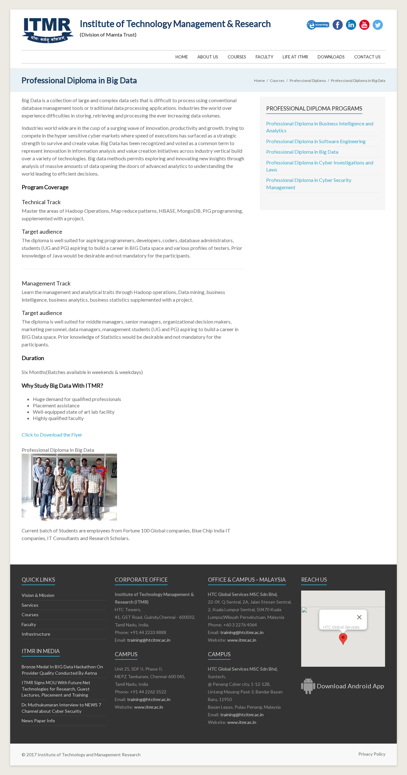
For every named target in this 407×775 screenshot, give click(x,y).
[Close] (359, 617)
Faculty (264, 56)
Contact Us (367, 56)
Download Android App (350, 686)
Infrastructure (36, 634)
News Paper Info (38, 720)
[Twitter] (377, 22)
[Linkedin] (351, 22)
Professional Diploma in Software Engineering (316, 141)
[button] (343, 639)
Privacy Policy (371, 754)
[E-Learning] (318, 22)
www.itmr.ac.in (148, 707)
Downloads (331, 56)
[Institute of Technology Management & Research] (47, 17)
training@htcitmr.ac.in (148, 640)
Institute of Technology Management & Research (175, 23)
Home (182, 56)
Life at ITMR (295, 56)
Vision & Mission (38, 595)
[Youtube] (364, 22)
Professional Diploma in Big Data (302, 152)
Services (30, 605)
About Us (207, 56)
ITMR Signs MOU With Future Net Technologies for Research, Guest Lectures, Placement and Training (56, 689)
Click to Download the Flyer (52, 434)
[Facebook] (337, 22)
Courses (237, 56)
